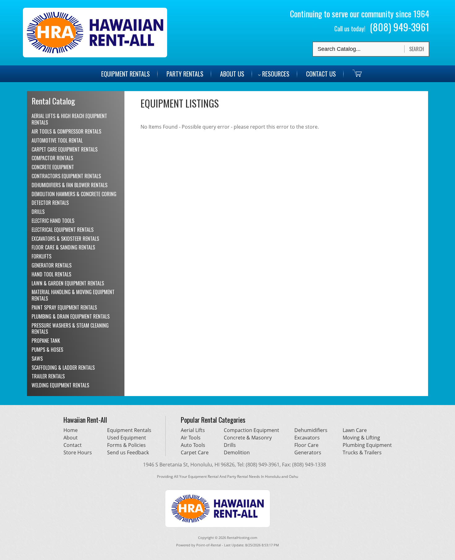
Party (185, 73)
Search (416, 49)
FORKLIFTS (41, 256)
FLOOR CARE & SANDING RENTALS (63, 247)
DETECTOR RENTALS (50, 202)
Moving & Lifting (361, 437)
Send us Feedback (128, 452)
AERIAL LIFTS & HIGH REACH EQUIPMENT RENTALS (69, 119)
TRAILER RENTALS (48, 376)
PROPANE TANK (46, 340)
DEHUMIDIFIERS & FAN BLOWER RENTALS (69, 185)
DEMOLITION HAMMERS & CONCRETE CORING (74, 194)
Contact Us (321, 73)
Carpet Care (195, 452)
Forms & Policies (126, 445)
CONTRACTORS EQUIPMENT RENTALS (66, 176)
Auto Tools (193, 445)
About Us (232, 73)
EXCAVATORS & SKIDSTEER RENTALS (65, 238)
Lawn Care (355, 430)
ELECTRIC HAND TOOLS (53, 220)
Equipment (125, 73)
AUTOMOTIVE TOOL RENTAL (57, 140)
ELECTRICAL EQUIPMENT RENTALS (62, 229)
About (70, 437)
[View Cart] (353, 73)
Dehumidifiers (310, 430)
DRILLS (38, 211)
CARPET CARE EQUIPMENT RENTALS (65, 149)
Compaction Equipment (251, 430)
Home (70, 430)
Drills (230, 445)
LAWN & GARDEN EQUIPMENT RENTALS (68, 283)
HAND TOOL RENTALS (51, 274)
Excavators (307, 437)
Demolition (237, 452)
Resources (275, 73)
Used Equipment (126, 437)
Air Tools (191, 437)
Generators (307, 452)
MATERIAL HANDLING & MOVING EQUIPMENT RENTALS (73, 295)
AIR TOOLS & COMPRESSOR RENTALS (66, 131)
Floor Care (306, 445)
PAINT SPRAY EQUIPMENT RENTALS (64, 307)
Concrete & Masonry (248, 437)
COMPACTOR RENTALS (52, 158)
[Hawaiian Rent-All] (95, 55)
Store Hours (77, 452)
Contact (72, 445)
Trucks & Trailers (362, 452)
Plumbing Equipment (367, 445)
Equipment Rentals (129, 430)
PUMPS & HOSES (47, 349)
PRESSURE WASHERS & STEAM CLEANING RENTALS (70, 329)
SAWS (37, 358)
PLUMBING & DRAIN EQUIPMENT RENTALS (71, 316)
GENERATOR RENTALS (52, 265)
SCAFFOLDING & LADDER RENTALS (63, 367)
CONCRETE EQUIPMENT (53, 167)
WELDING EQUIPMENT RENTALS (60, 385)
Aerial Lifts (193, 430)
